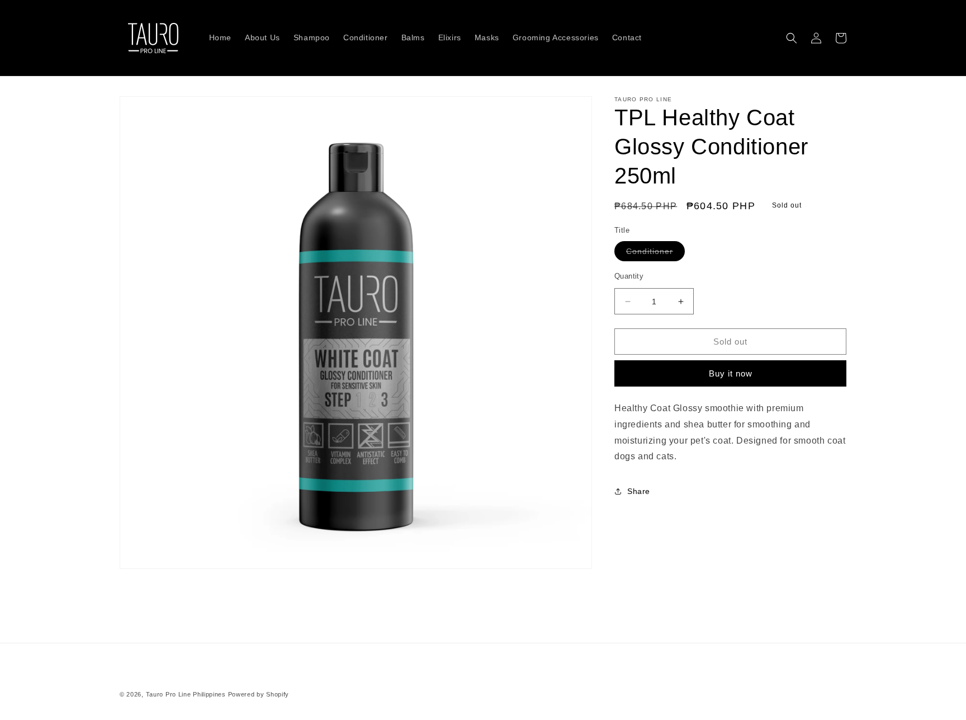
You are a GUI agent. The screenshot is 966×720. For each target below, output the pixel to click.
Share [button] (638, 491)
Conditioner (655, 253)
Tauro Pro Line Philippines (186, 694)
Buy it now (730, 373)
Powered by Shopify (259, 694)
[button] (791, 38)
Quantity (628, 276)
